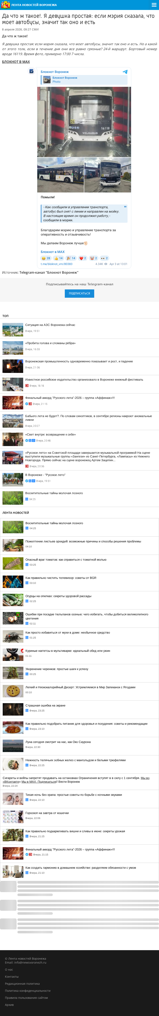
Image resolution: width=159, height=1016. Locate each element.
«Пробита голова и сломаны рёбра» (50, 343)
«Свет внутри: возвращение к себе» (50, 434)
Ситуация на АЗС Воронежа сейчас (50, 325)
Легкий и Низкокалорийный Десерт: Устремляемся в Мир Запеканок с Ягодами (80, 687)
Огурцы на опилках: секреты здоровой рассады (58, 596)
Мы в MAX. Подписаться (39, 781)
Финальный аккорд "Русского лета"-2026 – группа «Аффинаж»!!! (70, 397)
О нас (9, 969)
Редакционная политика (22, 984)
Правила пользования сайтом (26, 998)
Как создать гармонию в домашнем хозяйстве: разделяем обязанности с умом (80, 867)
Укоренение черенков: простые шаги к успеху (56, 669)
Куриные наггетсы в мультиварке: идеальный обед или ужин (67, 650)
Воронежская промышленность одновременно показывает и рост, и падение (79, 361)
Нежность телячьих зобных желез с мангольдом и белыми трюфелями (75, 760)
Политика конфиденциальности (28, 991)
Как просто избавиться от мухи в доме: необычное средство (67, 632)
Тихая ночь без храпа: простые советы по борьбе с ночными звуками (73, 794)
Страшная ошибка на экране (45, 705)
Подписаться (79, 293)
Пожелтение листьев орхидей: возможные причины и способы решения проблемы (83, 541)
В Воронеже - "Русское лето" (45, 475)
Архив (9, 1005)
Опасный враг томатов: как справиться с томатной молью (65, 559)
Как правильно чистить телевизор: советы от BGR (60, 577)
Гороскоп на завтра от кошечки (47, 813)
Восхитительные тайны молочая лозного (54, 493)
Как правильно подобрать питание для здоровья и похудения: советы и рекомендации (86, 723)
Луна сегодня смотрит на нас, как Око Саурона (58, 742)
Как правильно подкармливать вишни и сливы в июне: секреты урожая (75, 831)
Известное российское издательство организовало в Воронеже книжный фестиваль (84, 379)
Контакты (12, 977)
